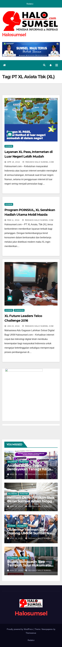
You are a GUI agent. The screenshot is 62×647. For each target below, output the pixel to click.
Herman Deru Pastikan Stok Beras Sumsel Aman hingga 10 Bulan (31, 501)
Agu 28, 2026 (16, 474)
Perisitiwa (24, 461)
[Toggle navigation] (56, 65)
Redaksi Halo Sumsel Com (39, 162)
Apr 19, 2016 (13, 162)
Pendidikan (19, 310)
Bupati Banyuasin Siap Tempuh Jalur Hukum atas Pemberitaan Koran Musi (29, 565)
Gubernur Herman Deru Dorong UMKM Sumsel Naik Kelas (30, 533)
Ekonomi (8, 146)
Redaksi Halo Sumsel (40, 474)
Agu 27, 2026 (16, 570)
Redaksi (30, 4)
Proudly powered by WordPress (20, 629)
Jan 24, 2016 (13, 326)
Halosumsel (14, 34)
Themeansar (31, 633)
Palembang (12, 461)
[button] (44, 65)
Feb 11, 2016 (13, 220)
